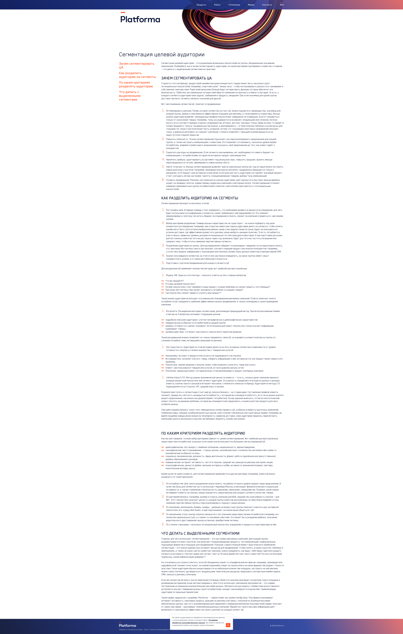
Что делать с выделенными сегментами (130, 95)
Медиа (251, 5)
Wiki (282, 5)
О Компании (234, 5)
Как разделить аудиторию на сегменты (137, 75)
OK (228, 625)
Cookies (146, 629)
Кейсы (217, 5)
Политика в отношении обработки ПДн (160, 629)
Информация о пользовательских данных (131, 629)
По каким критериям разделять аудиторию (136, 84)
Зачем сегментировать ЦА (136, 65)
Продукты (201, 5)
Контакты (267, 5)
